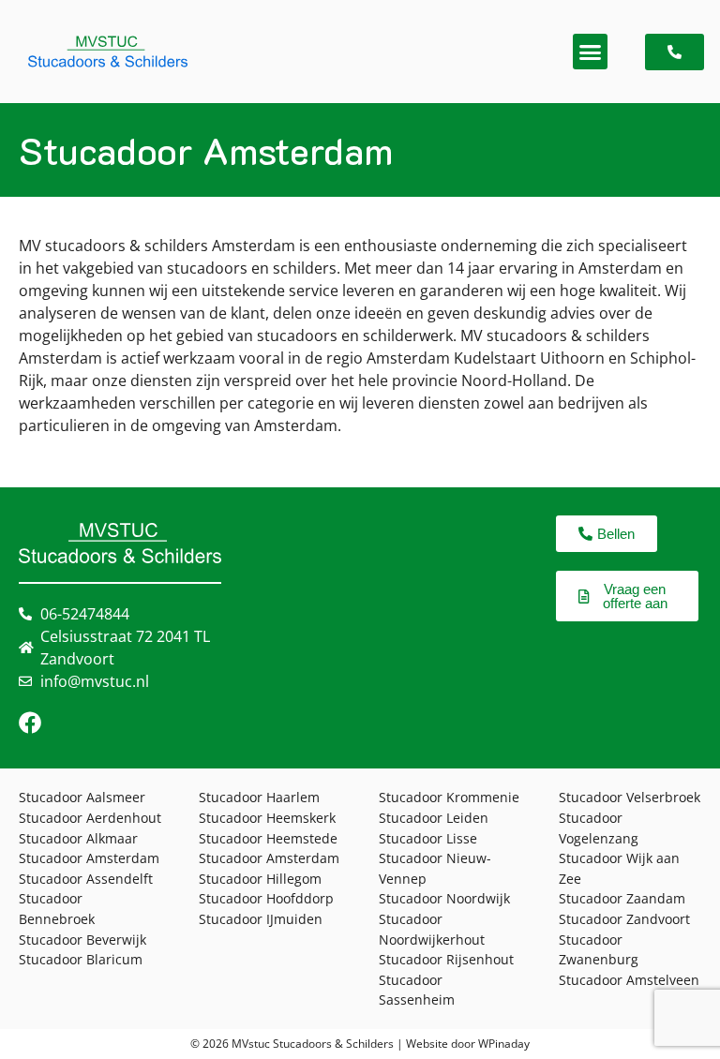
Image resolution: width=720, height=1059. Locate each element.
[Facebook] (30, 722)
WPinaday (504, 1044)
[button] (590, 51)
